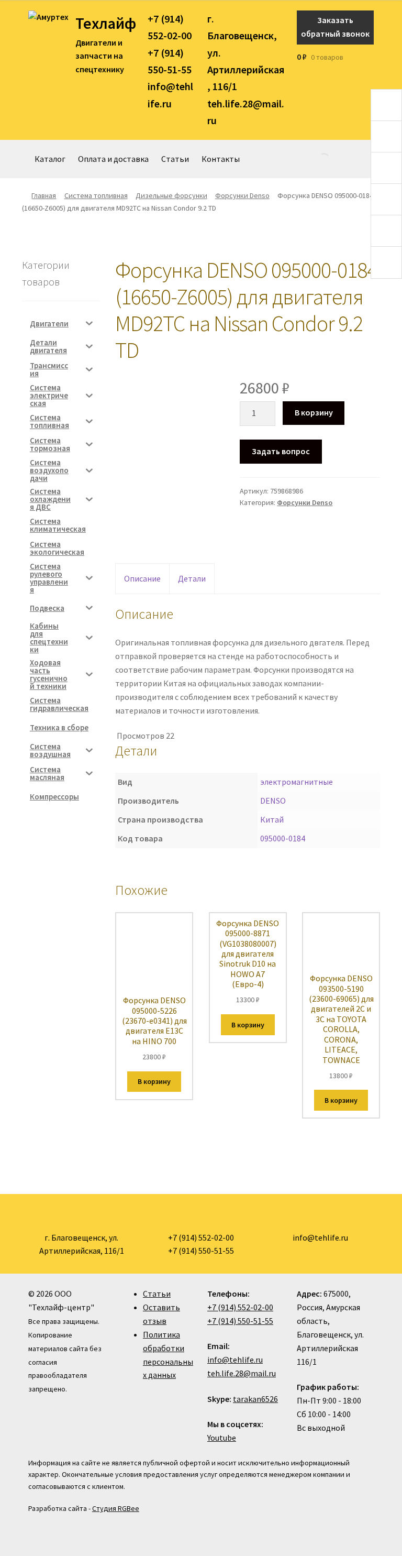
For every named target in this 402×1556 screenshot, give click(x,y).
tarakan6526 (255, 1399)
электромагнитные (296, 781)
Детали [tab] (192, 578)
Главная (43, 195)
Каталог (50, 159)
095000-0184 (282, 838)
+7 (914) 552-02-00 (240, 1307)
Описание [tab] (142, 578)
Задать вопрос (281, 451)
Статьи (175, 159)
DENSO (273, 800)
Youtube (221, 1437)
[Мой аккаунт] (370, 57)
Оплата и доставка (113, 159)
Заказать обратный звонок (335, 27)
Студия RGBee (115, 1508)
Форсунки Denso (242, 195)
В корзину (314, 412)
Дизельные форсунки (171, 195)
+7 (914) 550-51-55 (240, 1321)
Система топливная (96, 195)
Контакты (221, 159)
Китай (272, 819)
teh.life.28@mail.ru (241, 1373)
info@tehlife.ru (235, 1359)
